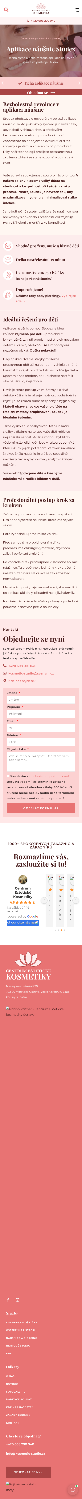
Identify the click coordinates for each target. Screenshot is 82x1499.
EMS (9, 1353)
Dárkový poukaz (19, 1399)
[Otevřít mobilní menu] (76, 10)
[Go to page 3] (64, 930)
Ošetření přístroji (20, 1330)
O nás (10, 1376)
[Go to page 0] (55, 930)
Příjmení (14, 707)
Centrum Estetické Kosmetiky (22, 892)
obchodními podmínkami (49, 776)
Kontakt (12, 1422)
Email (12, 721)
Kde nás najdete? (19, 1407)
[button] (6, 10)
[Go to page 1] (58, 930)
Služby (33, 38)
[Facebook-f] (8, 1300)
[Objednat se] (53, 92)
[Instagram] (17, 1300)
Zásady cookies (18, 1414)
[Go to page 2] (61, 930)
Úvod (24, 38)
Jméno (12, 693)
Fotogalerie (15, 1391)
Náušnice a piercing (50, 38)
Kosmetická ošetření (22, 1322)
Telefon (13, 735)
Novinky (12, 1383)
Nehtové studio (18, 1345)
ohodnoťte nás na (21, 922)
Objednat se (37, 92)
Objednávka (17, 749)
